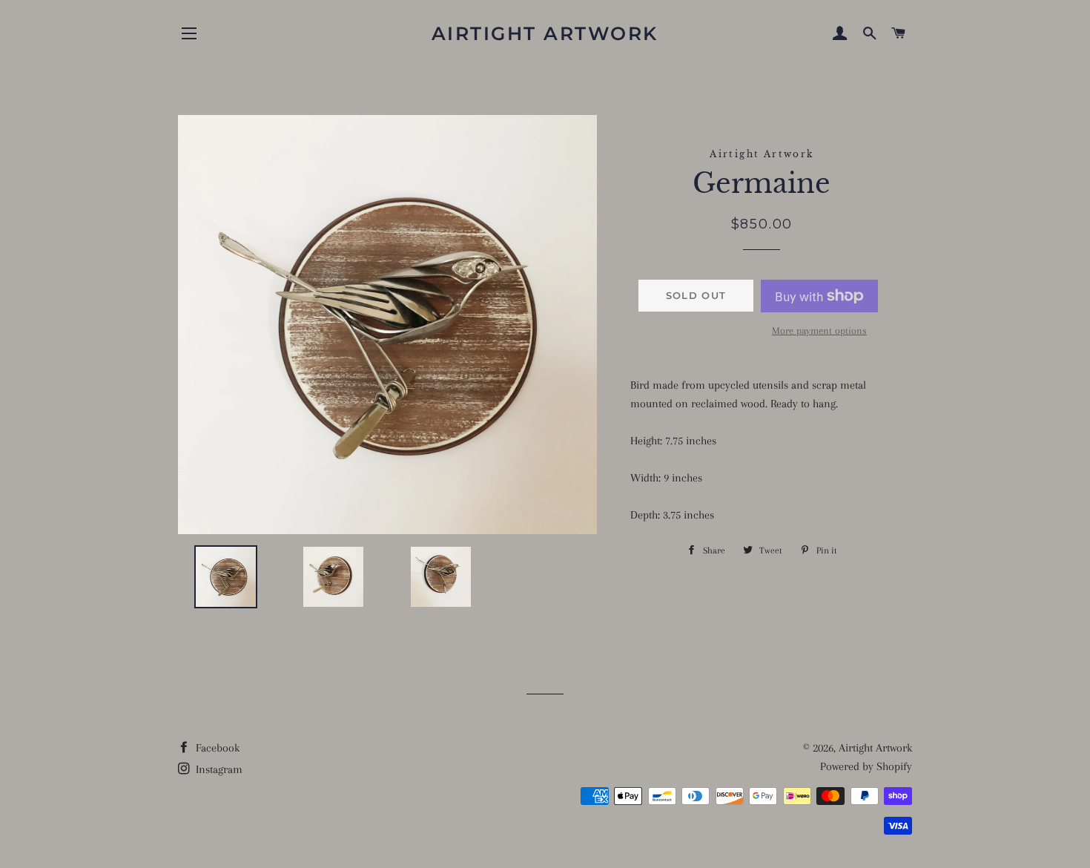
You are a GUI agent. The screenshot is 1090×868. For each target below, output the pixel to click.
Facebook (216, 747)
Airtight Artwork (545, 33)
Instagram (217, 769)
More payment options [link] (819, 330)
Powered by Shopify (866, 766)
